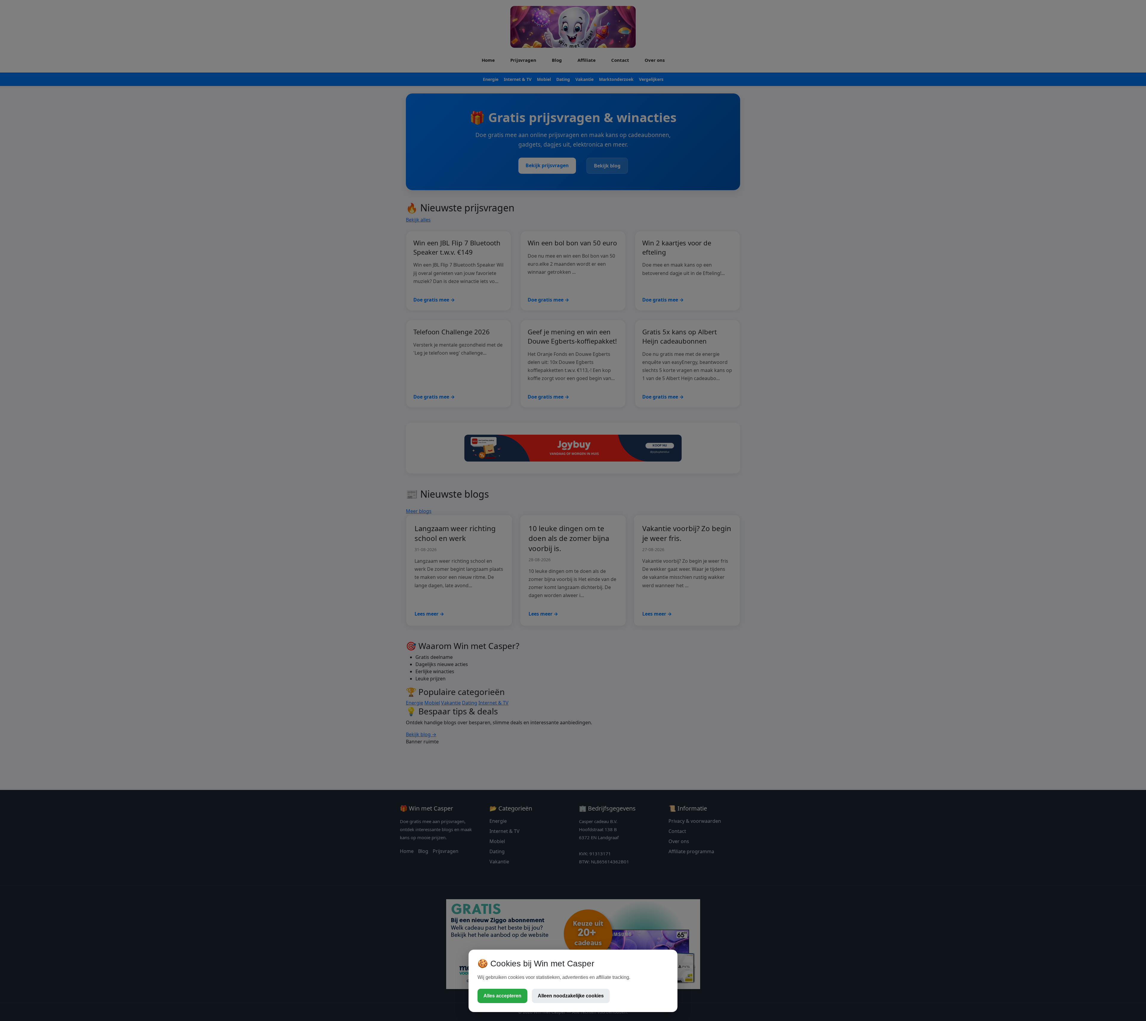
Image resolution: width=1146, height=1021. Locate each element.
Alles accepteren (502, 995)
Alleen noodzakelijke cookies (571, 995)
